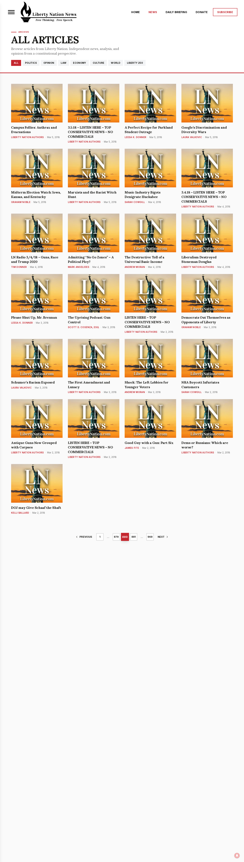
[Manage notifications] (237, 855)
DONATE (202, 12)
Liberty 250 (135, 62)
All (16, 62)
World (115, 62)
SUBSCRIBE (225, 12)
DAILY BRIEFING (176, 12)
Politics (31, 62)
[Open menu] (11, 12)
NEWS (153, 12)
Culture (98, 62)
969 (150, 536)
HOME (135, 12)
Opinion (48, 62)
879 (116, 536)
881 (133, 536)
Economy (79, 62)
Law (63, 62)
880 (125, 536)
